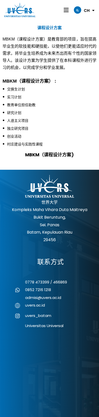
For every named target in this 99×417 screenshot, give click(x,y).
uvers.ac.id (35, 305)
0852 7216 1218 (38, 289)
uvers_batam (38, 315)
